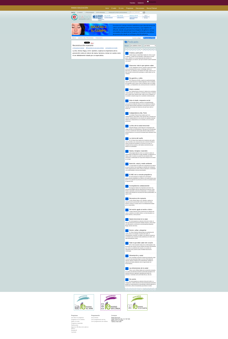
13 (152, 49)
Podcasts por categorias (118, 12)
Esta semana (140, 8)
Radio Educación (79, 8)
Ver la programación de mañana (99, 321)
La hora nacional (108, 17)
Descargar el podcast (79, 48)
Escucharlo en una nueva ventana (95, 48)
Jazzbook (73, 332)
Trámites (132, 3)
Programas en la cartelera (78, 319)
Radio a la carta (75, 321)
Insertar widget (136, 37)
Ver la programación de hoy (146, 16)
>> (154, 49)
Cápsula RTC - (120, 17)
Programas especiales (77, 323)
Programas (129, 8)
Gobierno (141, 3)
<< (126, 49)
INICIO (74, 37)
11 (147, 49)
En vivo (121, 8)
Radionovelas (74, 325)
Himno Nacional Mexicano (134, 18)
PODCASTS (99, 37)
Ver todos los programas (77, 317)
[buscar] (151, 2)
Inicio (107, 8)
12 (149, 49)
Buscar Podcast (152, 8)
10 (144, 49)
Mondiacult (74, 330)
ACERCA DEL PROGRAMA (85, 37)
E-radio (114, 8)
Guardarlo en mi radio (112, 48)
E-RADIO (80, 12)
